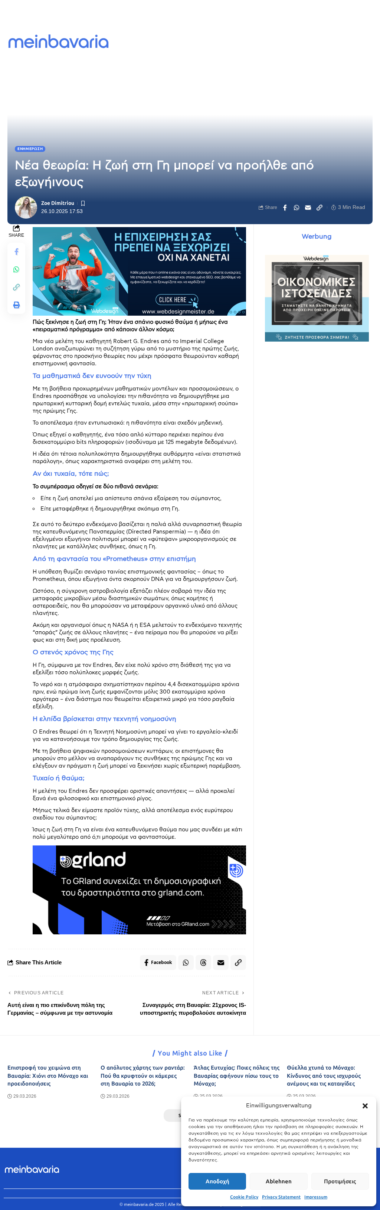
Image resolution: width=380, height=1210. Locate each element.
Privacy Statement (281, 1197)
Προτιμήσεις (340, 1181)
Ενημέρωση (30, 149)
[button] (365, 1106)
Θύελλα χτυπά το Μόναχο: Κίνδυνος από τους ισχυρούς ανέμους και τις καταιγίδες (324, 1075)
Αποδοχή (217, 1181)
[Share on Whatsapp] (296, 207)
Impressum (315, 1197)
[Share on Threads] (203, 962)
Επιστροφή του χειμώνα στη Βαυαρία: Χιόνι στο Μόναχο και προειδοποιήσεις (47, 1075)
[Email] (308, 207)
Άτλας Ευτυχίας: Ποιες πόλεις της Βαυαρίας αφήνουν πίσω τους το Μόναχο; (236, 1075)
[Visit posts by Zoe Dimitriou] (26, 207)
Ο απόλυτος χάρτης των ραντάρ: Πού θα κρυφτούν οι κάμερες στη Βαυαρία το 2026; (143, 1075)
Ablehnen (279, 1181)
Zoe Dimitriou (57, 203)
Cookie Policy (244, 1197)
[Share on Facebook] (285, 207)
